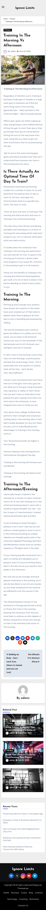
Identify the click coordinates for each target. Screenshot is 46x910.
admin (13, 51)
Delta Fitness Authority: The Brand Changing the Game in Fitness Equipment (20, 730)
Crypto (24, 893)
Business (15, 893)
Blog (31, 893)
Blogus (36, 885)
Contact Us (23, 905)
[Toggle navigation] (3, 7)
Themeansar (22, 888)
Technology (12, 899)
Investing (23, 899)
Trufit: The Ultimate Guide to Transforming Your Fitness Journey (20, 757)
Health (6, 893)
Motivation (34, 899)
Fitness (7, 30)
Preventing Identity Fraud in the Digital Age (23, 814)
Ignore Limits (25, 8)
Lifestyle (39, 893)
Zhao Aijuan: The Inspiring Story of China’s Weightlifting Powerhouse (22, 784)
